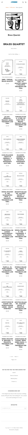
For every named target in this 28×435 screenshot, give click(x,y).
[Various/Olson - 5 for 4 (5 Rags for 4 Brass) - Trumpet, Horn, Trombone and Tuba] (21, 114)
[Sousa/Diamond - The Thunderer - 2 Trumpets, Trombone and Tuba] (21, 227)
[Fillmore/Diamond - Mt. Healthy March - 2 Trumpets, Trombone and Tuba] (21, 77)
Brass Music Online (18, 428)
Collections (12, 7)
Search (14, 372)
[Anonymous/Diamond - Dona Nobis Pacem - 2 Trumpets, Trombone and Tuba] (21, 335)
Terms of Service (14, 375)
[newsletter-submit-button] (25, 408)
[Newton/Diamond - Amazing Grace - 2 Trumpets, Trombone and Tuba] (21, 299)
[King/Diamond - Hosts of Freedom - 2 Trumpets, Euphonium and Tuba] (7, 152)
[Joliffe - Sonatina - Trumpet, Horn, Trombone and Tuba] (7, 112)
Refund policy (14, 378)
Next (16, 357)
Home (7, 7)
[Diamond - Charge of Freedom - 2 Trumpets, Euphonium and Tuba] (21, 152)
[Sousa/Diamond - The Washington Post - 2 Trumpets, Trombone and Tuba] (7, 189)
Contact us (14, 381)
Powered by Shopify (14, 430)
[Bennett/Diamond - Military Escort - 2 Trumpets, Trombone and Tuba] (21, 188)
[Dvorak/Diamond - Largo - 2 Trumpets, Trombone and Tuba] (21, 263)
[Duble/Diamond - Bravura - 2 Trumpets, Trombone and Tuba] (7, 334)
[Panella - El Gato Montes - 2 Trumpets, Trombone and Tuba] (7, 263)
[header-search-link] (23, 2)
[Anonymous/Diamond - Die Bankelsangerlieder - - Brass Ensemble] (7, 298)
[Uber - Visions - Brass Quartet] (7, 73)
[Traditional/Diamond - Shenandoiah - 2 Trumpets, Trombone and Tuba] (7, 227)
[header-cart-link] (25, 2)
